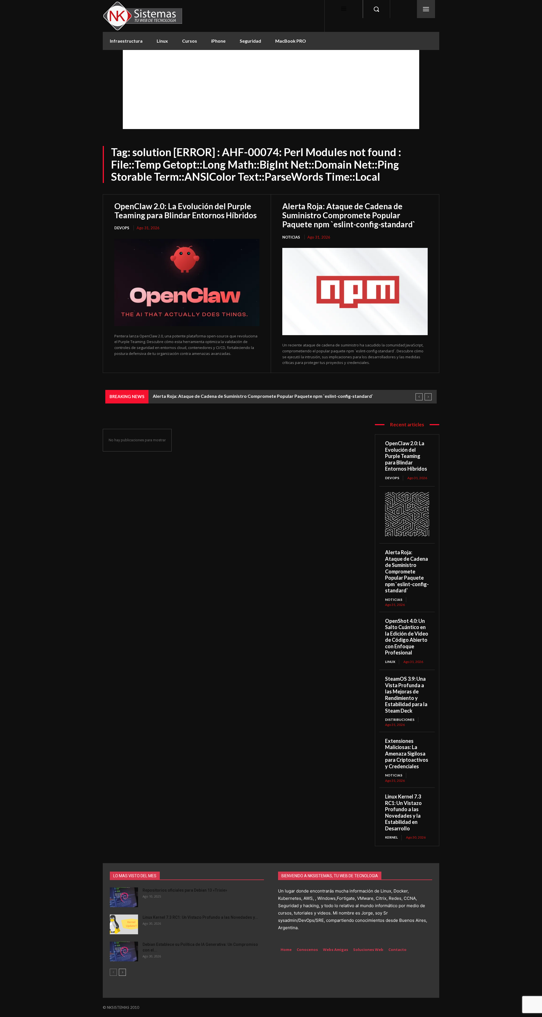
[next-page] (122, 972)
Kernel (391, 837)
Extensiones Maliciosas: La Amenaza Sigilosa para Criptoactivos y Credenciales (406, 753)
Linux (390, 662)
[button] (376, 9)
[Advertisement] (271, 89)
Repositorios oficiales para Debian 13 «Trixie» (185, 890)
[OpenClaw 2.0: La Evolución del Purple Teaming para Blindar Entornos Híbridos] (186, 282)
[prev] (419, 396)
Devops (121, 228)
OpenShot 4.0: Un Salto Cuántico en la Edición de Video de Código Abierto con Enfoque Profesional (406, 637)
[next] (428, 396)
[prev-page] (113, 972)
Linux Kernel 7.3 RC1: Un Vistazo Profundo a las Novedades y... (200, 917)
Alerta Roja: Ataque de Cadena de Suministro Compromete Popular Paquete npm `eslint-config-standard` (348, 215)
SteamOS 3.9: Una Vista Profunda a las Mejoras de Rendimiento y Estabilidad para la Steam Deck (406, 695)
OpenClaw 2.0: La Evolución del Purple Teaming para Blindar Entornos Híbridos (185, 210)
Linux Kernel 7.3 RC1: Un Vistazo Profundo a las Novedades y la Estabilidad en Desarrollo (403, 812)
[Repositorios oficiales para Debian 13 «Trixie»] (124, 897)
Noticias (291, 237)
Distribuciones (399, 719)
